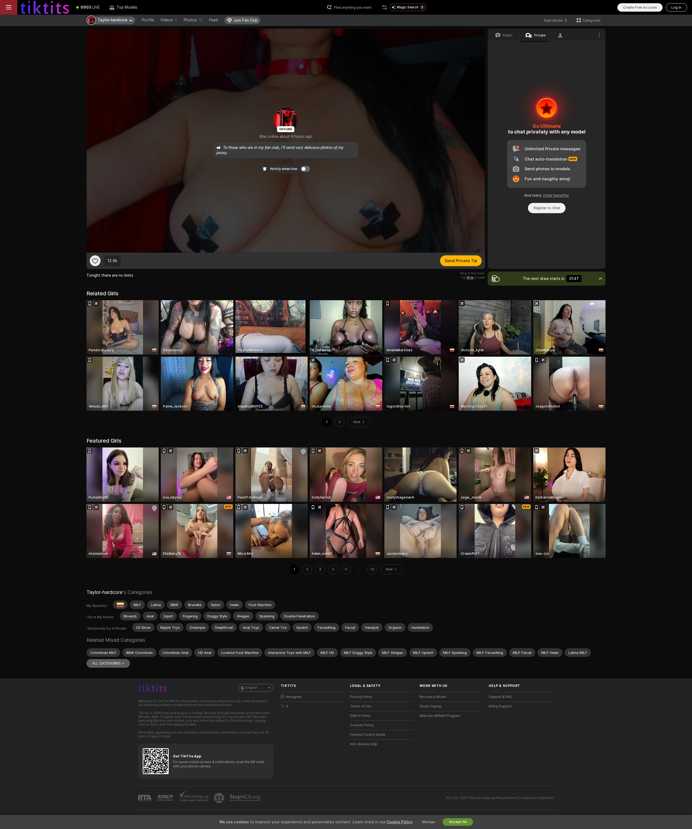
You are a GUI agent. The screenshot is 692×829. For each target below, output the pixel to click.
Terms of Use (360, 706)
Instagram (294, 697)
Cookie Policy (399, 822)
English (251, 688)
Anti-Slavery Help (363, 744)
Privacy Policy (361, 697)
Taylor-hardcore (104, 592)
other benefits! (556, 195)
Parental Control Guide (367, 735)
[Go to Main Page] (44, 7)
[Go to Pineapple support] (219, 798)
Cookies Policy (362, 725)
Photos (193, 20)
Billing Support (500, 706)
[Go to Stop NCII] (245, 798)
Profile (148, 20)
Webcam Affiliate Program (440, 716)
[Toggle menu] (8, 7)
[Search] (384, 7)
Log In (676, 7)
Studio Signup (431, 706)
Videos (168, 20)
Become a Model (433, 697)
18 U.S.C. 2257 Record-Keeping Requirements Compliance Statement (500, 798)
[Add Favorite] (95, 260)
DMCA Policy (360, 716)
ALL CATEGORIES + (108, 663)
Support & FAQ (500, 697)
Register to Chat (547, 208)
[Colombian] (120, 604)
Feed (213, 20)
